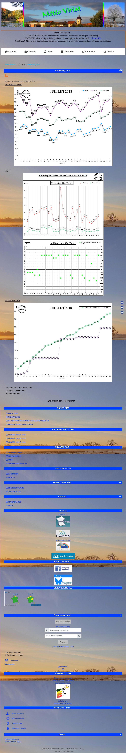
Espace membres (87, 615)
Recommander (18, 719)
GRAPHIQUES (62, 70)
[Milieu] (122, 307)
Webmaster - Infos (87, 708)
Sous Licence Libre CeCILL (74, 749)
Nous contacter (18, 714)
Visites (90, 735)
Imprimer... (71, 401)
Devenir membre (63, 622)
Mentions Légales (19, 728)
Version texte (17, 723)
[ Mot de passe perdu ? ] (63, 646)
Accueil (21, 64)
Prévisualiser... (56, 401)
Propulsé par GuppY (48, 749)
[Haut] (122, 302)
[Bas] (122, 312)
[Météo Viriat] (63, 15)
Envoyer (63, 642)
